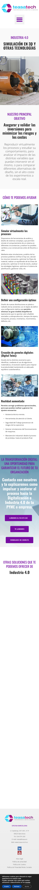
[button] (19, 19)
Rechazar (17, 886)
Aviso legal (19, 859)
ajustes (27, 882)
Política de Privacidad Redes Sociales (19, 867)
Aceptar (6, 886)
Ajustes (27, 886)
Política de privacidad (19, 862)
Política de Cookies (19, 864)
